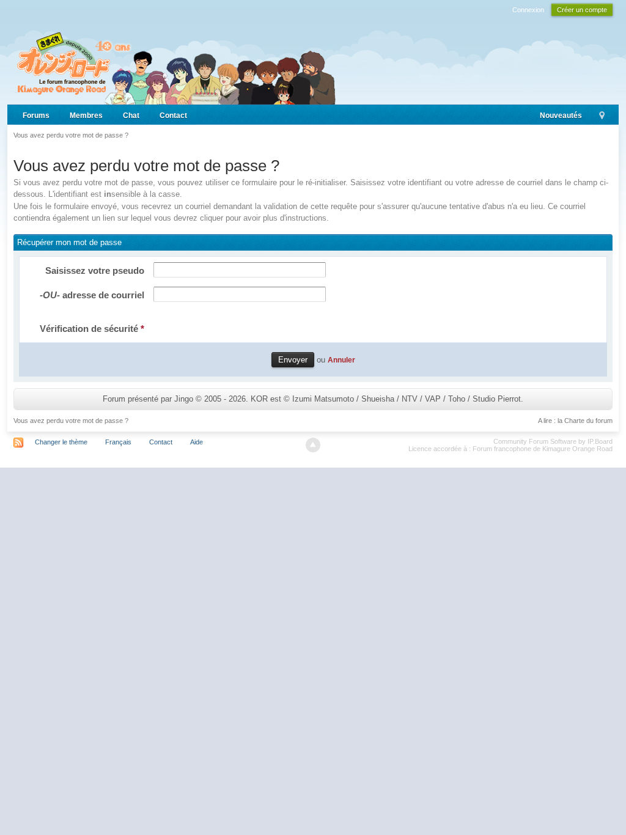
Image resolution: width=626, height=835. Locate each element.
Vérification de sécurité (92, 328)
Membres (86, 115)
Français (118, 442)
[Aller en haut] (313, 445)
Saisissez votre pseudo (94, 270)
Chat (131, 115)
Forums (36, 115)
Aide (196, 442)
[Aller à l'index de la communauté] (174, 62)
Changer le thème (61, 442)
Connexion (528, 9)
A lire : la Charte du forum (575, 420)
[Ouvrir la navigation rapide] (602, 116)
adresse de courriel (92, 295)
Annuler (341, 360)
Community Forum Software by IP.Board (553, 441)
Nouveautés (561, 115)
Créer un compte (582, 9)
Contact (173, 115)
